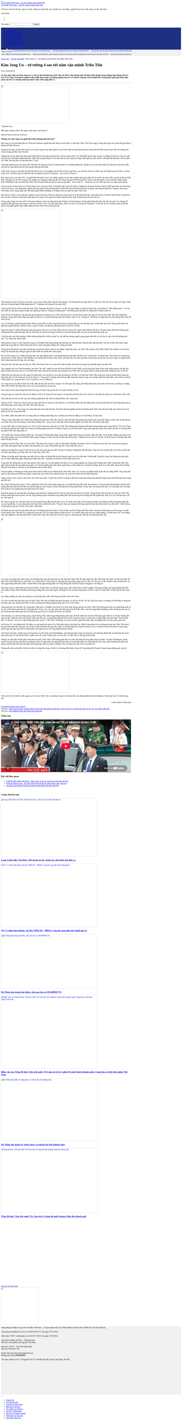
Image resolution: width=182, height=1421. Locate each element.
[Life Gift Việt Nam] (9, 1286)
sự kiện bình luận (79, 709)
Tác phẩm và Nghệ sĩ (14, 40)
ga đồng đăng (29, 709)
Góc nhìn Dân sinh (13, 1418)
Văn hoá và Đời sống (14, 33)
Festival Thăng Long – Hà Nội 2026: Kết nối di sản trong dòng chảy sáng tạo (36, 783)
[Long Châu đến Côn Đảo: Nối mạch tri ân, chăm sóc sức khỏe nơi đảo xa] (49, 856)
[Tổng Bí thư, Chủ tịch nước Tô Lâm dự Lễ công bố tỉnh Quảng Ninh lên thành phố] (49, 1212)
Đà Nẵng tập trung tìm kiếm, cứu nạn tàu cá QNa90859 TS (31, 992)
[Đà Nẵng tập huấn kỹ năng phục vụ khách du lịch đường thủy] (49, 1140)
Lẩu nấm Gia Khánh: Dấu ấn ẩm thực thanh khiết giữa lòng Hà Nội (32, 786)
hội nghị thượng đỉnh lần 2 (50, 709)
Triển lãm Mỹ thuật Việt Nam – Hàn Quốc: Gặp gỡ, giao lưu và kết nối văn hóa (37, 781)
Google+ (17, 706)
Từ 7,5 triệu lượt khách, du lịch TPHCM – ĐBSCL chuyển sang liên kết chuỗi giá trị (44, 930)
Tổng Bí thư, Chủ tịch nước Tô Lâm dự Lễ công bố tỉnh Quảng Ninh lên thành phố (43, 1216)
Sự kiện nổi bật (12, 31)
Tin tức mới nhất (17, 59)
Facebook (5, 706)
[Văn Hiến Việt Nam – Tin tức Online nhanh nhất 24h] (23, 3)
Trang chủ (5, 59)
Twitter (11, 706)
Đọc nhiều (13, 711)
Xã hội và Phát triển (14, 38)
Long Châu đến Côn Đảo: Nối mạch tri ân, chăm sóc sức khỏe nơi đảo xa (38, 860)
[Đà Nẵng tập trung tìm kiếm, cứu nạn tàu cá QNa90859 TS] (49, 988)
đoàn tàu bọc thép (16, 709)
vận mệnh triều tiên (101, 709)
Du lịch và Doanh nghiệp (16, 42)
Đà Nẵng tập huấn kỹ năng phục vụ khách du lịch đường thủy (33, 1144)
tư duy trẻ (90, 709)
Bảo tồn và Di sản (13, 35)
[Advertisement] (66, 1252)
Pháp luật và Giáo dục (14, 44)
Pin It (23, 706)
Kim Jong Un (66, 709)
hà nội (37, 709)
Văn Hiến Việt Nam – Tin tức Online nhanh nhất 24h (22, 5)
